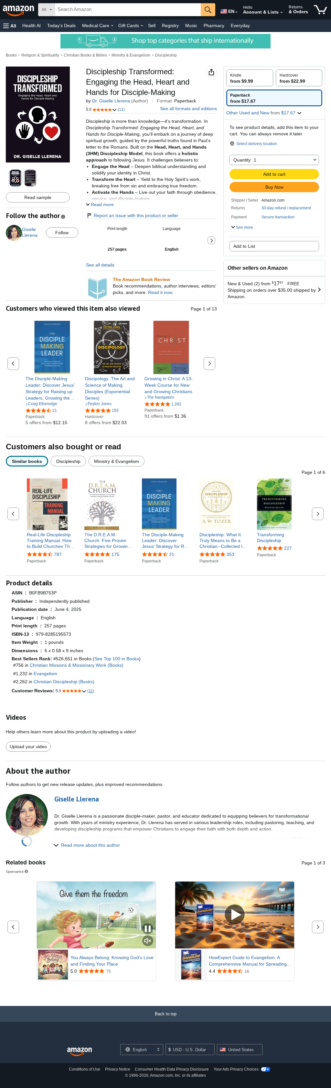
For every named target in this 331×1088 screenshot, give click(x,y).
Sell (151, 25)
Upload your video (28, 746)
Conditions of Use (84, 1069)
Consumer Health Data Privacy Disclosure (172, 1069)
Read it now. (160, 292)
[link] (52, 388)
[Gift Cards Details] (142, 25)
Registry (170, 25)
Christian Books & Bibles (85, 55)
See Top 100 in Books (116, 658)
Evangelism (45, 673)
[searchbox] (128, 10)
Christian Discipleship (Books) (64, 681)
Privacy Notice (117, 1069)
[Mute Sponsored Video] (147, 941)
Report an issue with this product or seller (136, 215)
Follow (62, 232)
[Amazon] (19, 10)
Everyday (240, 25)
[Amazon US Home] (79, 1052)
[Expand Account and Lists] (281, 12)
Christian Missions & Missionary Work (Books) (76, 665)
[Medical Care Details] (112, 25)
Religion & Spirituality (40, 55)
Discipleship (166, 55)
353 (230, 554)
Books (11, 55)
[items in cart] (320, 10)
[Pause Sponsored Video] (147, 929)
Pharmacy (214, 25)
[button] (9, 25)
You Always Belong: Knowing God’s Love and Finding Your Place (112, 961)
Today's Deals (61, 25)
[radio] (250, 78)
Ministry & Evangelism (131, 55)
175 (115, 554)
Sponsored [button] (15, 871)
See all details (100, 264)
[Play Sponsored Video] (235, 915)
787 (58, 554)
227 (288, 548)
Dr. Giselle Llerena (111, 100)
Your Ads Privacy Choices (236, 1069)
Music (191, 25)
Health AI (31, 25)
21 (171, 554)
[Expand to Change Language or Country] (236, 12)
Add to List (244, 246)
